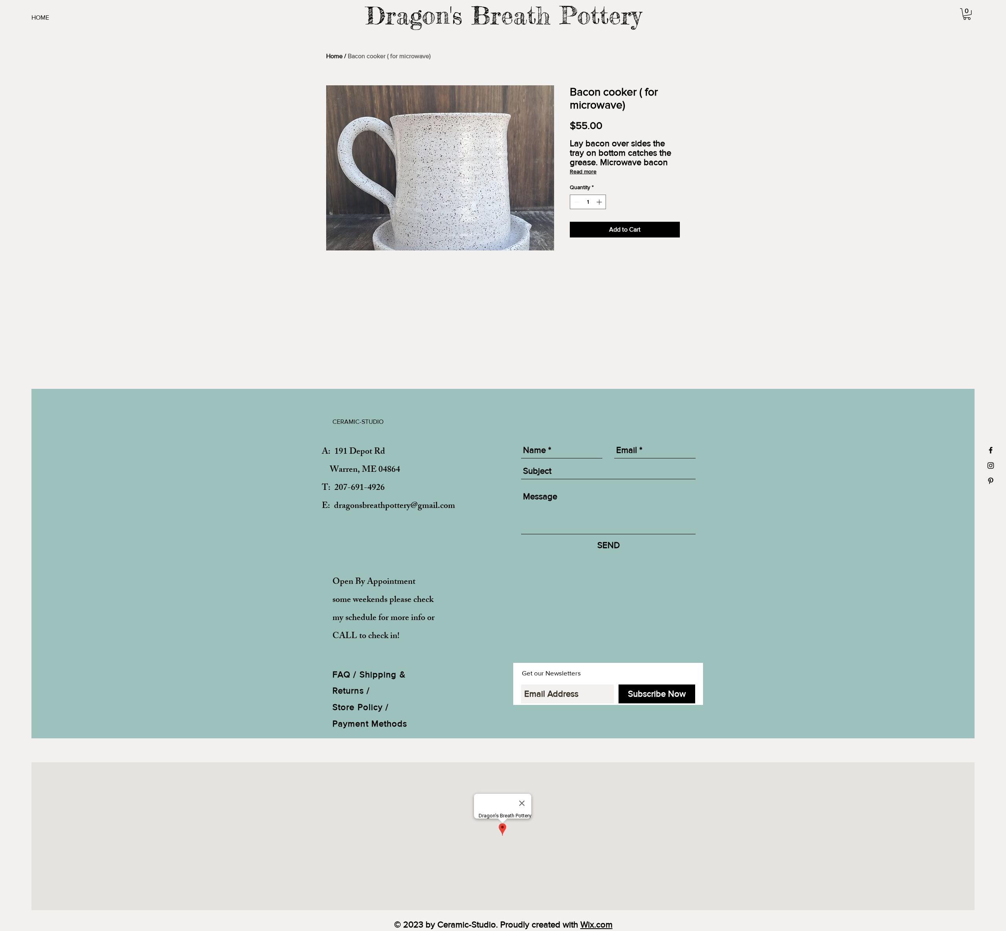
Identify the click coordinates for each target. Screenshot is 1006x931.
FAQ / (346, 674)
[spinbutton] (588, 202)
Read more (583, 171)
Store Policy (359, 707)
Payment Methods (370, 723)
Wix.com (596, 924)
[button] (967, 14)
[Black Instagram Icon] (990, 465)
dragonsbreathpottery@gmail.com (394, 506)
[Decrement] (576, 202)
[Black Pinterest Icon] (990, 481)
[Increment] (600, 202)
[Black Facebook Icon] (990, 450)
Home (334, 56)
